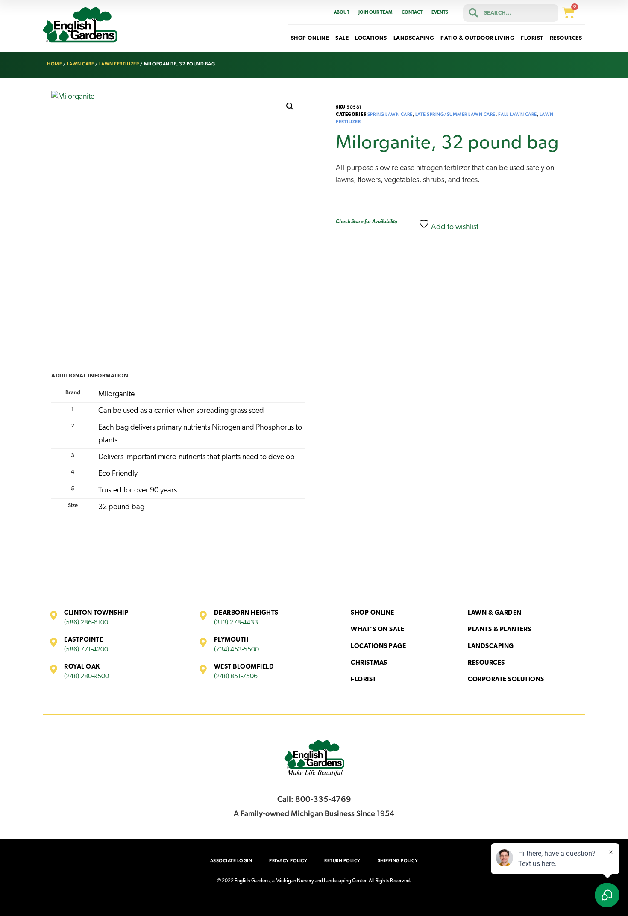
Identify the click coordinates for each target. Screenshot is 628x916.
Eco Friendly (118, 474)
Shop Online (372, 613)
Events (439, 12)
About (341, 12)
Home (54, 64)
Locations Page (378, 646)
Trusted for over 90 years (137, 491)
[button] (290, 106)
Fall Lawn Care (517, 114)
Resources (486, 663)
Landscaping (491, 646)
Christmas (369, 663)
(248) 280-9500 (86, 676)
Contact (412, 12)
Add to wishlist (453, 227)
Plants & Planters (499, 630)
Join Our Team (375, 12)
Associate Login (231, 860)
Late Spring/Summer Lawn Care (455, 114)
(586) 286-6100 (86, 622)
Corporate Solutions (506, 680)
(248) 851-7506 (236, 676)
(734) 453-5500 (236, 649)
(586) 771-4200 (86, 649)
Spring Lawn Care (390, 114)
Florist (363, 680)
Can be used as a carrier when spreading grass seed (181, 411)
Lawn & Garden (495, 613)
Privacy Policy (288, 860)
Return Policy (342, 860)
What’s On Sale (377, 630)
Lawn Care (80, 64)
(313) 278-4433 (236, 622)
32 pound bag (121, 507)
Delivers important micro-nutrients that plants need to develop (196, 457)
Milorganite (116, 394)
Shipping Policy (398, 860)
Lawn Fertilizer (119, 64)
